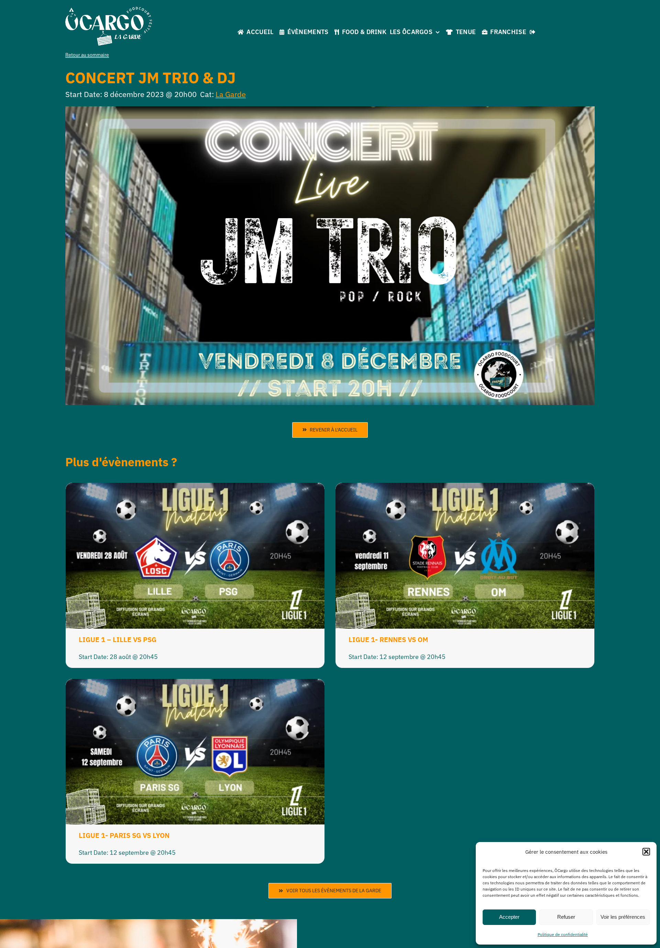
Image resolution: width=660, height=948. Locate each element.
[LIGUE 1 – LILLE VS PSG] (195, 488)
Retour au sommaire (87, 55)
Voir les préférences (623, 917)
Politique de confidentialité (563, 934)
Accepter (509, 917)
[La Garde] (108, 10)
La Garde (231, 94)
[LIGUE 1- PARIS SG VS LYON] (195, 684)
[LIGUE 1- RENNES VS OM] (465, 488)
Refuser (566, 917)
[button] (646, 851)
